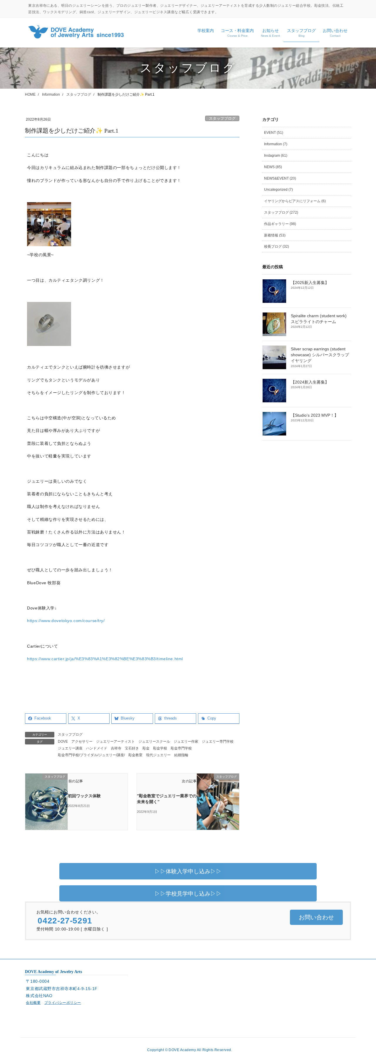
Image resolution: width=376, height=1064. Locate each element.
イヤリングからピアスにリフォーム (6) (295, 201)
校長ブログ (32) (276, 246)
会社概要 (33, 1003)
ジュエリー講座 (70, 748)
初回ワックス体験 (84, 795)
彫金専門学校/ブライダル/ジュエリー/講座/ (91, 755)
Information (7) (275, 144)
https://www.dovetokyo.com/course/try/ (66, 620)
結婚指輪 (181, 755)
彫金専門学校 (181, 748)
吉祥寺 (116, 748)
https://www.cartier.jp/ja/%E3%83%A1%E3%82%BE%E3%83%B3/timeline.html (105, 658)
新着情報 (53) (275, 235)
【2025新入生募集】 (310, 283)
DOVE (63, 741)
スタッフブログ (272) (281, 212)
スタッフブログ (222, 118)
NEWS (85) (273, 167)
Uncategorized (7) (278, 190)
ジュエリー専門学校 (218, 741)
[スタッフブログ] (46, 794)
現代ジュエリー (158, 755)
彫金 (146, 748)
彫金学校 (160, 748)
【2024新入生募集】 (310, 382)
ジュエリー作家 (186, 741)
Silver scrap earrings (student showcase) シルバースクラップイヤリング (320, 355)
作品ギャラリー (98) (280, 224)
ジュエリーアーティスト (115, 741)
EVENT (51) (273, 133)
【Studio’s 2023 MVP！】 (314, 415)
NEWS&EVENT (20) (280, 178)
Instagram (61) (275, 155)
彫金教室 (135, 755)
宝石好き (132, 748)
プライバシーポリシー (62, 1003)
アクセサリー (82, 741)
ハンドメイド (96, 748)
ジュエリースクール (154, 741)
